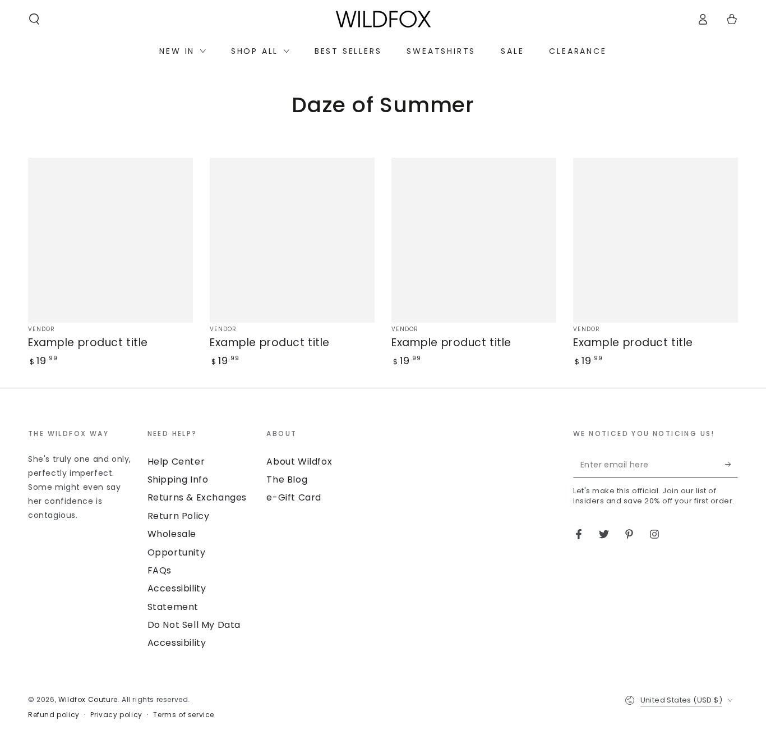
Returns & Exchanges (197, 497)
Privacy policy (116, 714)
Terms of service (183, 714)
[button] (34, 19)
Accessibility (176, 642)
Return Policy (178, 516)
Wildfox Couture (88, 699)
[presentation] (82, 475)
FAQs (159, 570)
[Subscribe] (731, 464)
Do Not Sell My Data (194, 624)
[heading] (82, 433)
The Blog (286, 479)
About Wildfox (299, 461)
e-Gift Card (293, 497)
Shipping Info (178, 479)
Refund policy (54, 714)
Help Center (176, 461)
